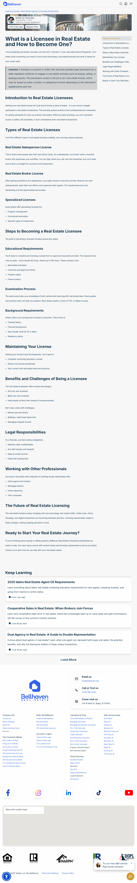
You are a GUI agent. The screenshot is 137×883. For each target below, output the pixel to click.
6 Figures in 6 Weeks (10, 744)
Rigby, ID (107, 747)
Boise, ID (107, 722)
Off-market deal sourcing (46, 728)
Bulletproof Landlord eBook (13, 756)
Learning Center (12, 11)
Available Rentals (76, 760)
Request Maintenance (78, 773)
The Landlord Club (43, 744)
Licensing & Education (49, 11)
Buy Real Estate (42, 722)
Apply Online (75, 763)
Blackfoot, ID (108, 741)
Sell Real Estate (42, 725)
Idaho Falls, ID (109, 744)
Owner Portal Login (43, 740)
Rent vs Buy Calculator (78, 744)
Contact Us (7, 718)
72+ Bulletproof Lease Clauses (14, 763)
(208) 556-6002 (89, 692)
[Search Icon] (121, 3)
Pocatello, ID (108, 738)
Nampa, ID (108, 725)
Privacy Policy (68, 873)
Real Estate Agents (29, 11)
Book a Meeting (8, 722)
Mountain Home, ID (111, 731)
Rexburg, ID (108, 751)
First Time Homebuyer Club (46, 747)
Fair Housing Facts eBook (12, 760)
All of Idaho (108, 718)
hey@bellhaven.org (90, 681)
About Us (6, 725)
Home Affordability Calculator (81, 718)
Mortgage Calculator (78, 722)
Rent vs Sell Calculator (78, 741)
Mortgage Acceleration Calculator (83, 725)
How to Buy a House (10, 747)
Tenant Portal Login (43, 737)
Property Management (45, 718)
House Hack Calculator (79, 731)
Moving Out (74, 779)
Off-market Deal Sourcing (12, 753)
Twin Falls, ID (109, 735)
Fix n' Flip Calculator (78, 728)
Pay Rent (73, 769)
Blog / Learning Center (11, 728)
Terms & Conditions (50, 873)
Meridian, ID (108, 728)
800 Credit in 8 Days (10, 740)
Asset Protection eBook (11, 766)
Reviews (6, 731)
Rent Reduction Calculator (80, 738)
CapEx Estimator (76, 735)
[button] (6, 876)
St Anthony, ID (109, 754)
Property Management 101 (13, 750)
